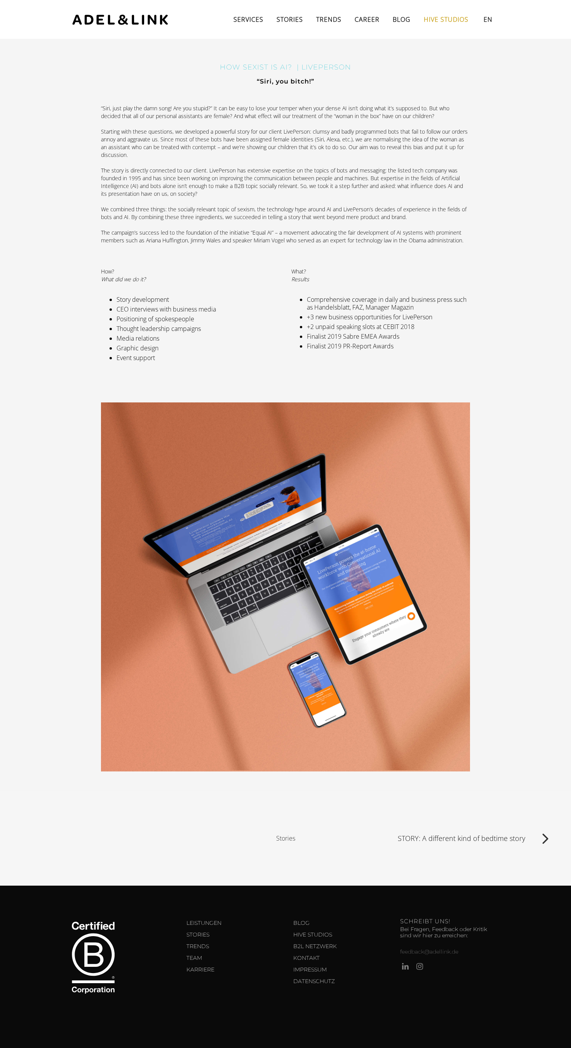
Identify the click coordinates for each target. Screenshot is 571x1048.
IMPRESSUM (310, 969)
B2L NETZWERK (315, 946)
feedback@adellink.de (429, 951)
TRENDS (197, 946)
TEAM (194, 957)
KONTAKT (306, 957)
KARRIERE (200, 969)
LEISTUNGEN (203, 922)
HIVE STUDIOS (312, 934)
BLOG (301, 922)
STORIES (197, 934)
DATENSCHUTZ (314, 981)
